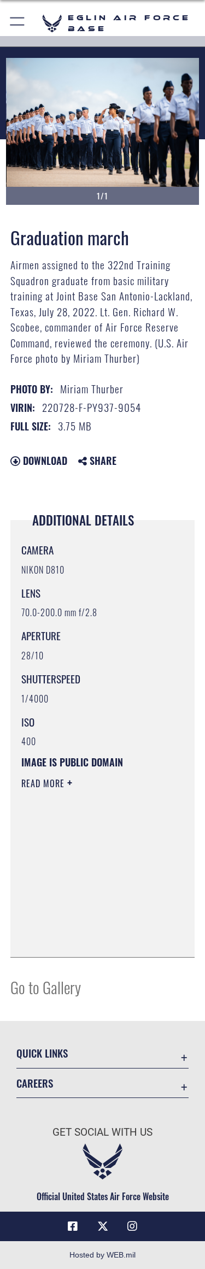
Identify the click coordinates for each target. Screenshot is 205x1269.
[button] (18, 23)
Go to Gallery (45, 987)
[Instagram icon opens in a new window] (132, 1226)
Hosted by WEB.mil (102, 1254)
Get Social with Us (102, 1132)
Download (43, 460)
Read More (44, 783)
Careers (34, 1083)
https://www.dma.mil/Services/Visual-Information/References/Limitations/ (87, 921)
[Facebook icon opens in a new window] (73, 1226)
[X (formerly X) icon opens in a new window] (103, 1226)
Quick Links (42, 1053)
